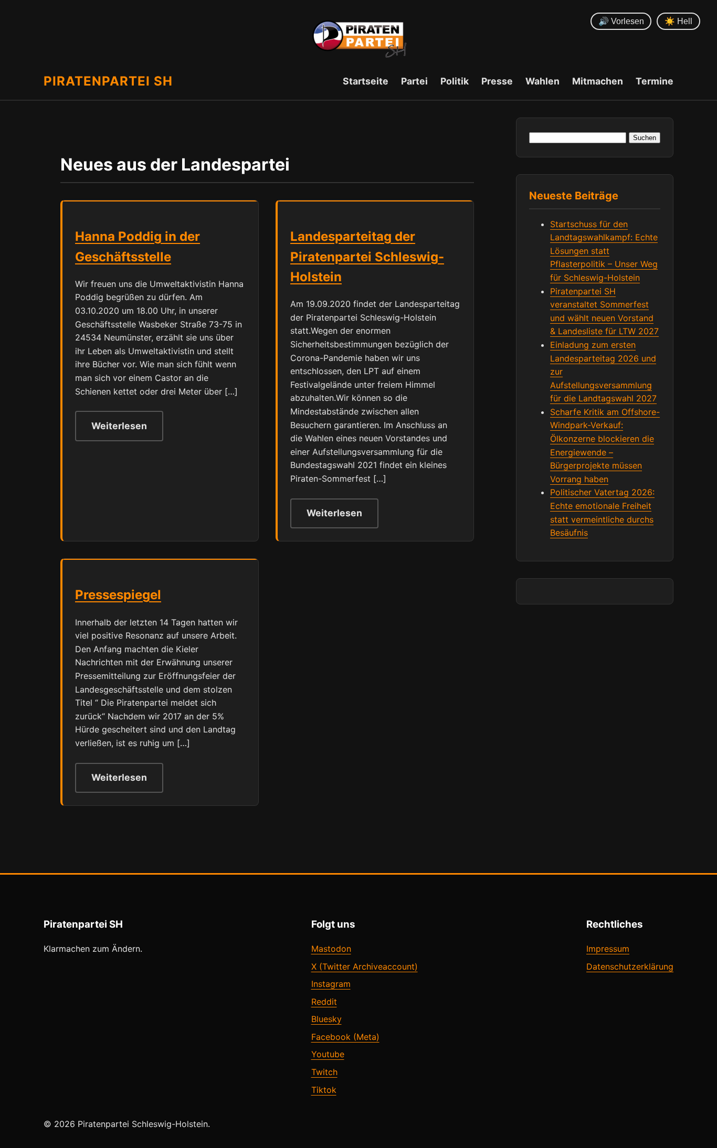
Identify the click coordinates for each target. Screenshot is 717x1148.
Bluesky (326, 1019)
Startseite (365, 81)
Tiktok (323, 1090)
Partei (414, 81)
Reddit (324, 1001)
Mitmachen (597, 81)
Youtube (327, 1054)
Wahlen (542, 81)
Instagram (331, 984)
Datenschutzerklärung (629, 966)
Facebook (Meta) (345, 1037)
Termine (654, 81)
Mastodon (331, 948)
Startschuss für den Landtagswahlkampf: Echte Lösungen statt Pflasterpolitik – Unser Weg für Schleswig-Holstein (604, 251)
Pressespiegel (118, 594)
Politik (454, 81)
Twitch (324, 1072)
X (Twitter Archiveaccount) (364, 966)
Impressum (607, 948)
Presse (497, 81)
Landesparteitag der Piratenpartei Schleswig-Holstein (367, 256)
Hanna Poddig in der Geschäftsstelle (137, 246)
